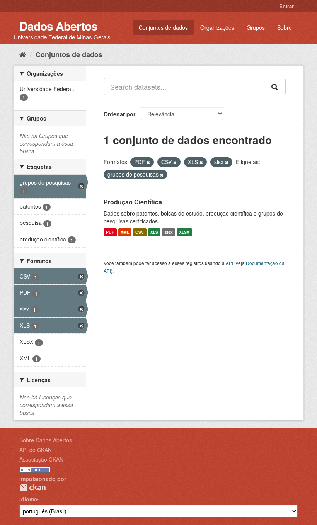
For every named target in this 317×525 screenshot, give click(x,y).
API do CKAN (35, 450)
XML (125, 232)
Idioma (28, 499)
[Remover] (148, 162)
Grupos (256, 27)
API (229, 263)
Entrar (286, 6)
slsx (169, 232)
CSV (139, 232)
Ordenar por (119, 114)
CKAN (32, 487)
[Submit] (275, 86)
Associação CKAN (41, 459)
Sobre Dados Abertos (45, 440)
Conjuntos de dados (163, 27)
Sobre (284, 27)
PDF (110, 232)
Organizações (217, 27)
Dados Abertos (58, 25)
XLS (154, 232)
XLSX (184, 232)
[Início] (22, 54)
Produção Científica (133, 201)
